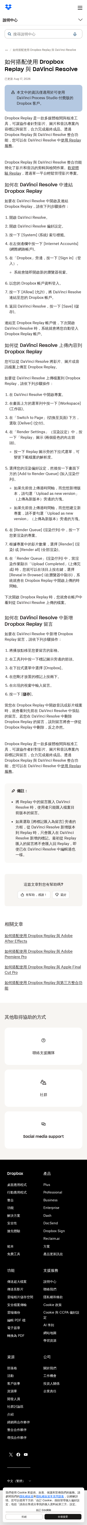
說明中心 (10, 20)
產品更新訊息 (53, 1254)
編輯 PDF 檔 (16, 1320)
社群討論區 (15, 1406)
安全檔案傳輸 (17, 1305)
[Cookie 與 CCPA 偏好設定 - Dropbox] (43, 1505)
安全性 (12, 1223)
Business (50, 1200)
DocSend (50, 1223)
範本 (10, 1246)
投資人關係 (51, 1383)
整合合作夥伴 (17, 1430)
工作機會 (49, 1376)
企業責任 (49, 1391)
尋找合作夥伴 (17, 1437)
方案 (46, 1246)
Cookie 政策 (52, 1305)
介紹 (10, 1414)
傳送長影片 (15, 1289)
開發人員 (13, 1399)
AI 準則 (48, 1325)
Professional (52, 1192)
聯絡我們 (49, 1289)
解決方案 (13, 1215)
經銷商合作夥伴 (18, 1422)
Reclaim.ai (51, 1238)
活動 (10, 1376)
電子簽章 (13, 1328)
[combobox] (43, 34)
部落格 (12, 1368)
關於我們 (49, 1368)
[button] (9, 34)
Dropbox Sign (54, 1231)
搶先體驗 (13, 1231)
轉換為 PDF (16, 1336)
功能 (10, 1208)
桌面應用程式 (17, 1185)
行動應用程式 (17, 1192)
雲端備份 (13, 1312)
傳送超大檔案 (17, 1281)
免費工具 (13, 1254)
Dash (47, 1215)
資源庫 (12, 1391)
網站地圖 (49, 1333)
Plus (46, 1185)
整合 (10, 1200)
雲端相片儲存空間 (20, 1297)
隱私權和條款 (53, 1297)
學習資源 (49, 1340)
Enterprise (51, 1208)
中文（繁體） (16, 1481)
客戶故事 (13, 1383)
